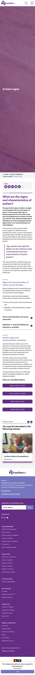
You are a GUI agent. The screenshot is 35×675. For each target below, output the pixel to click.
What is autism (6, 532)
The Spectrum (5, 544)
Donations (4, 591)
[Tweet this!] (12, 186)
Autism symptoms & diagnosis (10, 535)
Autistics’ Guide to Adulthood (10, 541)
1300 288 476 (5, 491)
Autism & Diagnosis (7, 560)
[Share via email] (15, 186)
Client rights (5, 625)
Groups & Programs (7, 566)
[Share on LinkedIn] (9, 186)
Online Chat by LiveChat (8, 572)
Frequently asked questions (9, 529)
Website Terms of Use (8, 641)
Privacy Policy (17, 668)
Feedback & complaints (8, 610)
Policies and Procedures (8, 631)
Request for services (7, 613)
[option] (17, 447)
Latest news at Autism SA (9, 557)
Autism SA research (7, 538)
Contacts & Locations (8, 607)
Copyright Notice (6, 628)
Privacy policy (5, 637)
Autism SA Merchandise (8, 581)
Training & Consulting (7, 569)
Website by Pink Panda (8, 651)
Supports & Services (7, 563)
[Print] (19, 186)
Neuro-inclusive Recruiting (9, 547)
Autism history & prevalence (16, 456)
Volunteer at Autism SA (8, 594)
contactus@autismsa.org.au (10, 494)
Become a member (7, 597)
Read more (8, 459)
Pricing (3, 635)
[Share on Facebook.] (5, 186)
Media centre (5, 616)
